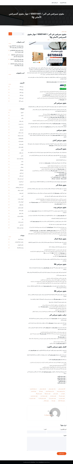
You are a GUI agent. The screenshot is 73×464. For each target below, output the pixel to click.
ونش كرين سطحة (20, 227)
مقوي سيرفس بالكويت (61, 378)
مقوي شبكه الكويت (62, 381)
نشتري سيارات (47, 162)
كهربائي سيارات (20, 199)
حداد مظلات (21, 152)
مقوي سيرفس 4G (54, 117)
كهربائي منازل (54, 327)
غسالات (22, 167)
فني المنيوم (47, 126)
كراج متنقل (21, 193)
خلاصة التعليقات (20, 245)
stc (44, 253)
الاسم (45, 429)
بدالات (22, 118)
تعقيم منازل (21, 144)
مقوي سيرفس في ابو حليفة (51, 81)
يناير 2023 (21, 86)
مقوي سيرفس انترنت (43, 395)
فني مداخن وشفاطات (19, 187)
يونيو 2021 (21, 92)
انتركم (22, 115)
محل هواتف (21, 204)
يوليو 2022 (21, 89)
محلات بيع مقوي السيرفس (50, 391)
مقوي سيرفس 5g (61, 169)
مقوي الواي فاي (50, 227)
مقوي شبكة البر (46, 400)
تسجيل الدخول (20, 239)
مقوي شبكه (62, 99)
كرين (22, 196)
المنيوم (22, 112)
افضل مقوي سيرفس (56, 135)
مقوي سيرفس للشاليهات (51, 230)
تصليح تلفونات (20, 138)
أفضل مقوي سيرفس (62, 173)
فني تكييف (21, 173)
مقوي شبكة (62, 115)
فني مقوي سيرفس (36, 221)
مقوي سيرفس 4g (47, 393)
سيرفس (33, 210)
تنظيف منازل (21, 147)
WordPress (33, 462)
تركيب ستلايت (20, 132)
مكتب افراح (21, 213)
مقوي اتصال (51, 145)
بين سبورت (21, 127)
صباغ (22, 161)
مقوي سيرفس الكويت (61, 376)
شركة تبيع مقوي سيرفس (61, 391)
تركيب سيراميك (20, 135)
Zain (53, 253)
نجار (22, 219)
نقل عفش (21, 224)
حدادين (22, 155)
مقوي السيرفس (60, 71)
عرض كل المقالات (48, 415)
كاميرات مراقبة (63, 178)
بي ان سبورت (20, 124)
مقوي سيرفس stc (44, 306)
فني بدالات (53, 178)
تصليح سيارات (20, 141)
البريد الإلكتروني (63, 429)
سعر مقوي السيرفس (33, 388)
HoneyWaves (41, 462)
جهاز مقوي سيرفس (60, 215)
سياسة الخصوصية (63, 2)
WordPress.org (20, 247)
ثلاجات (22, 150)
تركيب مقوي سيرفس (62, 256)
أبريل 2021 (21, 98)
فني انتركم (58, 178)
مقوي (36, 210)
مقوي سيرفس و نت (58, 203)
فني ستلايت (64, 177)
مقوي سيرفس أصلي (56, 123)
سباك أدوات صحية (20, 158)
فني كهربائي (47, 327)
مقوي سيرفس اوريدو (34, 395)
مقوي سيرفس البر (53, 395)
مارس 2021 (21, 101)
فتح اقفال (21, 170)
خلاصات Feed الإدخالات (19, 242)
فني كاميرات (21, 181)
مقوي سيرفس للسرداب (60, 343)
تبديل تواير (21, 129)
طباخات (21, 164)
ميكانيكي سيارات (20, 216)
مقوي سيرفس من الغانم (59, 175)
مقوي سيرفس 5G (61, 117)
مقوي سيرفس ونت (60, 172)
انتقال (10, 33)
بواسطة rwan (64, 39)
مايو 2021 (21, 95)
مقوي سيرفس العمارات (34, 230)
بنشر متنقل (21, 121)
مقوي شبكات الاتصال (61, 400)
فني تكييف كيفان (55, 2)
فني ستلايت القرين (56, 177)
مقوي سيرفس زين (42, 230)
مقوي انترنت (63, 393)
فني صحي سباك (20, 178)
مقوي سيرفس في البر (52, 398)
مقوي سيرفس (64, 31)
